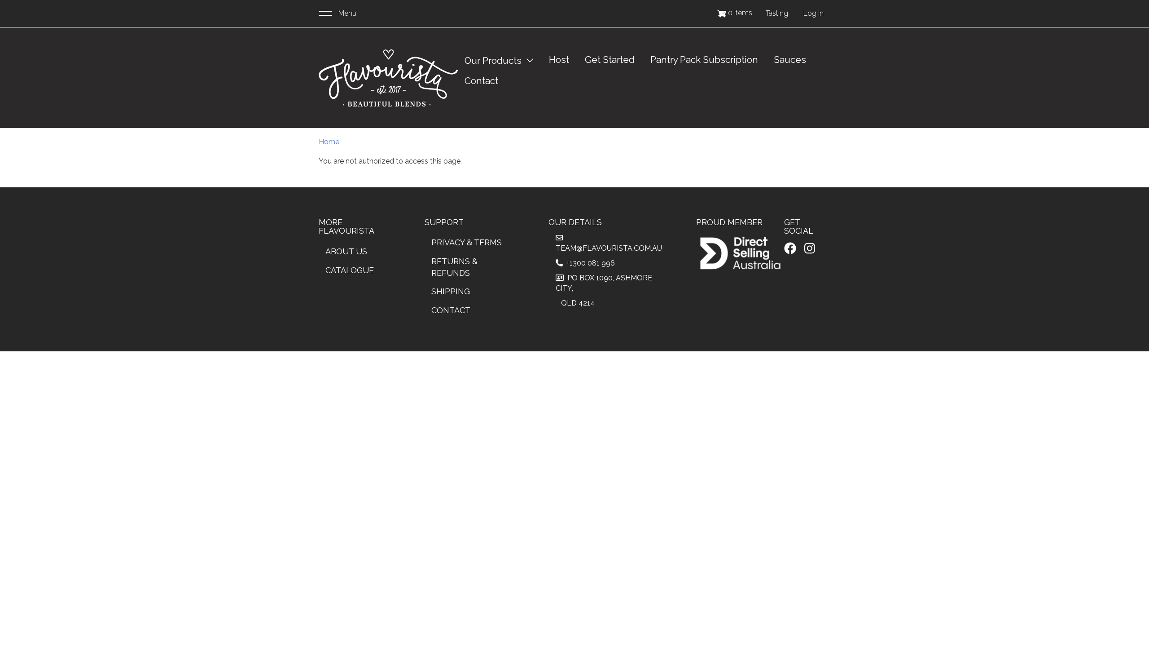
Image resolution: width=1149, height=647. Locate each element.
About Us (346, 251)
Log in (813, 13)
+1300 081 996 (589, 263)
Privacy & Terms (466, 242)
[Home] (388, 77)
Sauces (790, 59)
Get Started (610, 59)
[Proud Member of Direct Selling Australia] (740, 253)
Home (329, 141)
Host (559, 59)
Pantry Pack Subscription (704, 59)
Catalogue (349, 270)
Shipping (450, 291)
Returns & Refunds (454, 267)
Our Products (493, 60)
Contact (481, 80)
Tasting (777, 13)
